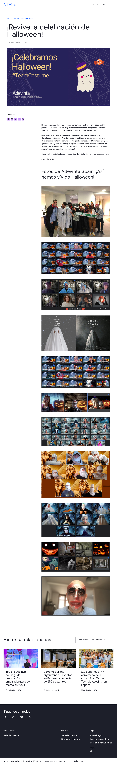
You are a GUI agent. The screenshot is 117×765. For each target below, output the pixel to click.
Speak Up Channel (70, 739)
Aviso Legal (96, 735)
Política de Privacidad (101, 742)
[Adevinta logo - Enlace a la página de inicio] (10, 4)
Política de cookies (99, 739)
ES (96, 4)
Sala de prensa (11, 735)
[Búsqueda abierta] (104, 4)
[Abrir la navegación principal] (111, 4)
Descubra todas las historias (90, 640)
